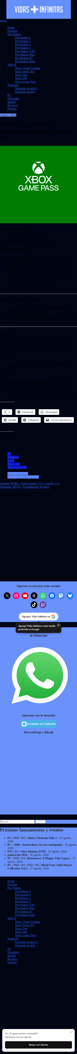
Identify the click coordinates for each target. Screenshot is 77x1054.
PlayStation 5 (23, 41)
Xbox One (21, 75)
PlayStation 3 (23, 47)
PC (9, 95)
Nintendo (13, 85)
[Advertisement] (38, 776)
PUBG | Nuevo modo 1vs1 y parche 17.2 (30, 483)
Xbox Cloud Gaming (27, 68)
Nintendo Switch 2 (26, 88)
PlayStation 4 (23, 44)
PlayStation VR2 (25, 51)
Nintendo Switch (25, 91)
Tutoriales (13, 98)
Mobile (11, 102)
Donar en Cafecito (38, 1044)
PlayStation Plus (24, 54)
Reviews (12, 105)
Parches (12, 108)
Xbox (10, 460)
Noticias (12, 31)
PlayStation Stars (25, 61)
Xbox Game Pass (25, 81)
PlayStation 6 (23, 37)
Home (11, 27)
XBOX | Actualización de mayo (25, 486)
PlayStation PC (24, 58)
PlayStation (14, 34)
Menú (3, 21)
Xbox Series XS (24, 71)
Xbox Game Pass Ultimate (23, 477)
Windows (13, 457)
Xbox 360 (21, 78)
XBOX (11, 64)
